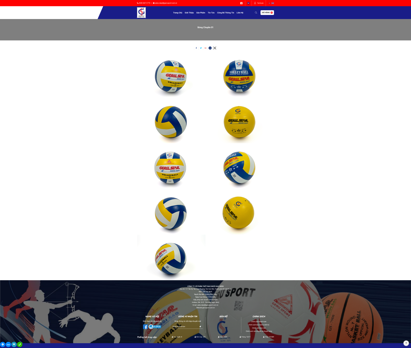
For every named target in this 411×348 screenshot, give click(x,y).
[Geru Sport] (141, 12)
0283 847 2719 (144, 3)
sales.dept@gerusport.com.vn (166, 3)
